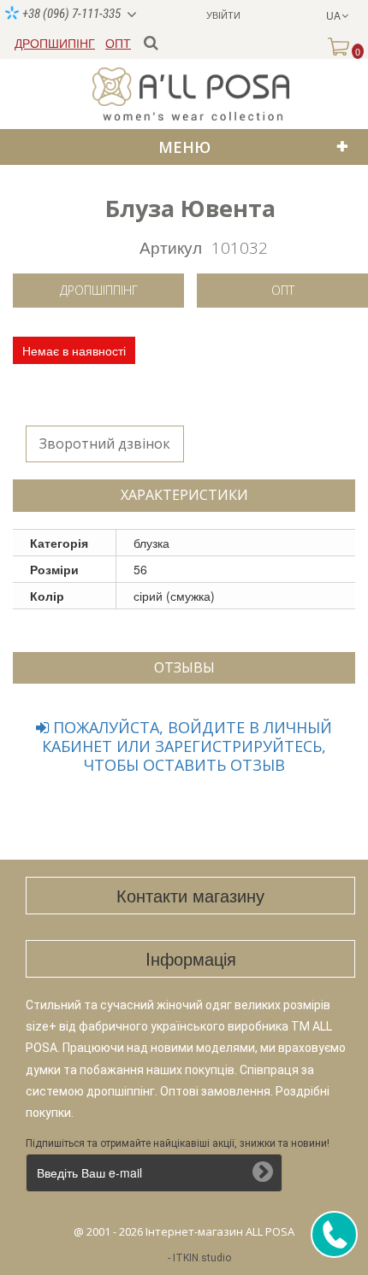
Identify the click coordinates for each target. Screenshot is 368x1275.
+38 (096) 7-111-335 (70, 13)
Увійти (223, 14)
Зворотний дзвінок (104, 443)
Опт (282, 290)
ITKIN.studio (202, 1258)
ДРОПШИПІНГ (55, 42)
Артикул (170, 246)
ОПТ (118, 42)
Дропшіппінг (99, 290)
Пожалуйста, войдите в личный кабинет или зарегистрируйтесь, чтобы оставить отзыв (187, 746)
